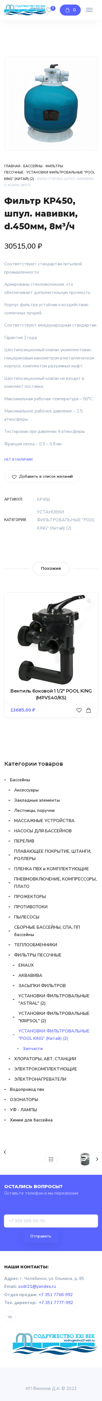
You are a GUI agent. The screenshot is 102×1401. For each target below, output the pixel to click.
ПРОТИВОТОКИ (31, 907)
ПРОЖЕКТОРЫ (30, 897)
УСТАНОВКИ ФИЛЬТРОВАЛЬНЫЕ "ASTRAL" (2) (54, 999)
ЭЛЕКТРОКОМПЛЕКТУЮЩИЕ (45, 1069)
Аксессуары (26, 790)
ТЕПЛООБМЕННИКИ (35, 945)
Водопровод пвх (27, 1089)
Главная (12, 166)
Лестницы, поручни (34, 810)
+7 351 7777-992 (56, 1302)
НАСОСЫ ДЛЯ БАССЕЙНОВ (43, 831)
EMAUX (26, 965)
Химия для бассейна (31, 1120)
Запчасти (33, 1048)
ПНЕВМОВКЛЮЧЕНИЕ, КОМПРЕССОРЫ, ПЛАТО (55, 882)
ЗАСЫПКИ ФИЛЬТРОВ (42, 986)
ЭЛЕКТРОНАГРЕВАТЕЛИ (40, 1079)
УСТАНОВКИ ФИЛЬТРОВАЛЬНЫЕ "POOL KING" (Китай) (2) (66, 520)
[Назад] (51, 1159)
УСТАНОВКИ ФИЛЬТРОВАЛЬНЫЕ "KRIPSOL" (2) (54, 1017)
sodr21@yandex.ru (37, 1286)
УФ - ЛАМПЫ (23, 1110)
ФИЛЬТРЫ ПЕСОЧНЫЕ (37, 955)
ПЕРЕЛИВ (24, 841)
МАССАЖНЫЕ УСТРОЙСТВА (44, 821)
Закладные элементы (37, 800)
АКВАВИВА (30, 975)
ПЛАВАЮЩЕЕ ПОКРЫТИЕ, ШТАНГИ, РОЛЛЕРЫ (52, 855)
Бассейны (32, 166)
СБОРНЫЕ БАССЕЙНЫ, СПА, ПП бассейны (47, 930)
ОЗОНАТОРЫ (24, 1099)
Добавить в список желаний (45, 476)
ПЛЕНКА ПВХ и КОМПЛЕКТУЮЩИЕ (51, 869)
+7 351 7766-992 (56, 1295)
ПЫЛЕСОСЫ (26, 917)
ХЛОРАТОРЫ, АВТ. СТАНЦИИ (45, 1059)
